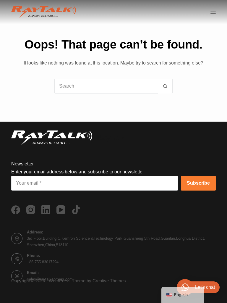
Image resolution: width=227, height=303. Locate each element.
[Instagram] (30, 209)
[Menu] (213, 11)
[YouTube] (60, 209)
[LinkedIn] (45, 209)
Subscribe (198, 183)
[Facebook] (15, 209)
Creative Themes (109, 280)
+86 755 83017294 (43, 262)
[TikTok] (76, 209)
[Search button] (165, 86)
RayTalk (111, 137)
